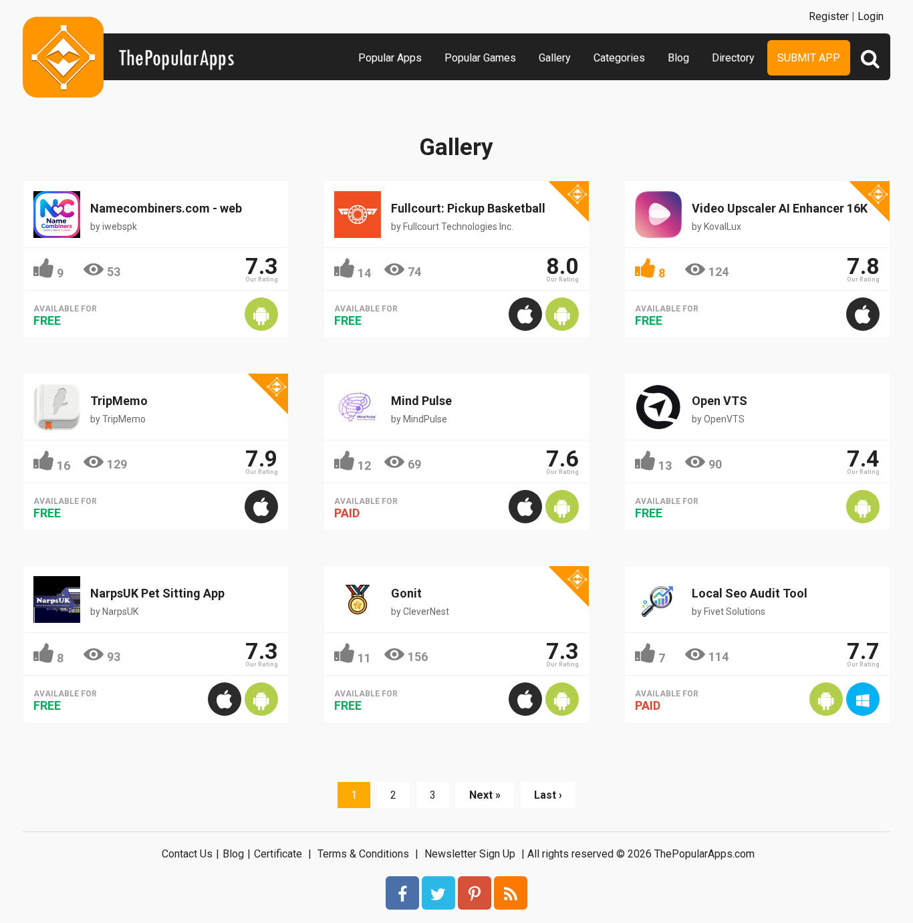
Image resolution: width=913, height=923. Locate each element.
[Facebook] (402, 893)
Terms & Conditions (363, 853)
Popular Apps (390, 57)
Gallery (555, 57)
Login (871, 16)
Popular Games (480, 57)
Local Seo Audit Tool (749, 593)
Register (829, 16)
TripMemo (119, 401)
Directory (733, 57)
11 (364, 658)
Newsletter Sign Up (469, 853)
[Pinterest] (474, 893)
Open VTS (719, 401)
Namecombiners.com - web (166, 208)
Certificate (278, 853)
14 (364, 273)
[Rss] (510, 893)
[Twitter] (438, 893)
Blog (678, 57)
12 (364, 465)
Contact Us (187, 853)
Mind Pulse (421, 401)
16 (63, 465)
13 (665, 465)
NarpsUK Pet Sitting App (157, 593)
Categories (619, 57)
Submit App (808, 57)
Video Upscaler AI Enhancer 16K (780, 208)
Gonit (406, 593)
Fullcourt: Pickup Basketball (468, 208)
